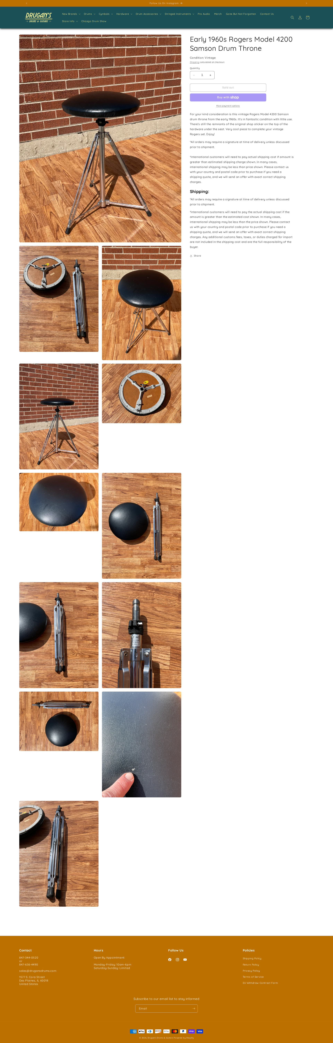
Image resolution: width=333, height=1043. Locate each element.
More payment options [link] (228, 105)
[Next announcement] (306, 3)
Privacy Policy (251, 970)
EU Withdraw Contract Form (260, 982)
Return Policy (251, 964)
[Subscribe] (194, 1008)
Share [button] (197, 255)
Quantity (195, 68)
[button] (71, 14)
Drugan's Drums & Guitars (160, 1038)
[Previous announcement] (26, 3)
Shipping (194, 62)
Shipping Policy (252, 958)
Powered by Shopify (184, 1038)
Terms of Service (253, 976)
